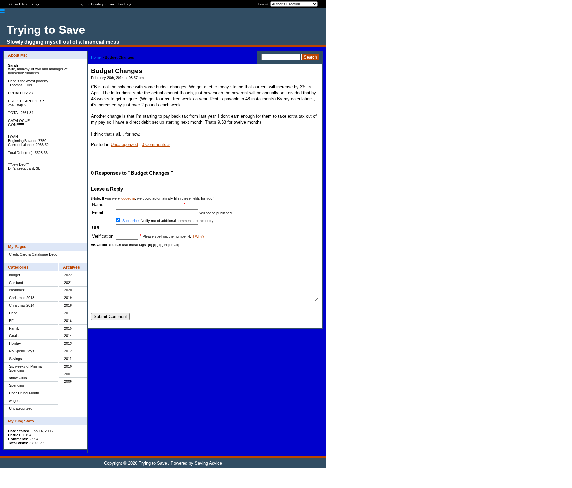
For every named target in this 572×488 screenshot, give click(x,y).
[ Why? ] (199, 236)
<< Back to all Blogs (23, 4)
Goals (14, 336)
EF (11, 321)
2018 (68, 305)
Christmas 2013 (21, 298)
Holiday (15, 343)
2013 (68, 343)
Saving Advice (208, 463)
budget (14, 275)
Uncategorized (20, 408)
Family (14, 328)
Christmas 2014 (21, 305)
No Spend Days (21, 351)
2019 (68, 298)
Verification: (103, 236)
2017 (68, 313)
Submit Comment (110, 316)
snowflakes (18, 378)
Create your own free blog (111, 4)
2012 (68, 351)
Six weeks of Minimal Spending (25, 368)
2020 (68, 290)
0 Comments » (156, 144)
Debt (13, 313)
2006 (68, 381)
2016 (68, 321)
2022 (68, 275)
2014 (68, 336)
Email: (98, 212)
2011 (68, 359)
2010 (68, 366)
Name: (98, 204)
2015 (68, 328)
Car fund (16, 283)
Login (81, 4)
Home (96, 57)
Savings (15, 359)
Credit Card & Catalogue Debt (33, 254)
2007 (68, 374)
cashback (17, 290)
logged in (128, 198)
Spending (16, 385)
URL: (97, 227)
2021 (68, 283)
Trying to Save (153, 463)
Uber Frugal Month (24, 393)
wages (14, 401)
